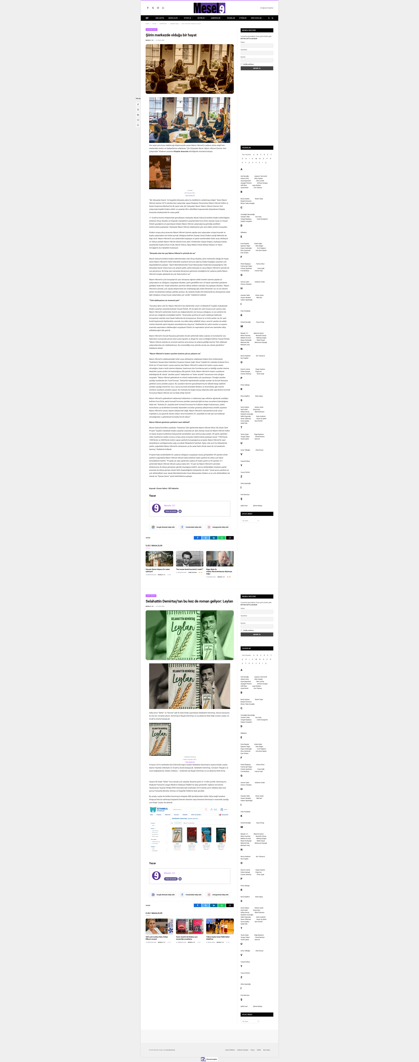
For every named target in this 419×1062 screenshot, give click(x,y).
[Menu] (147, 18)
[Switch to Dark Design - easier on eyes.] (269, 18)
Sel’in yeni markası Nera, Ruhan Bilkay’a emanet (157, 938)
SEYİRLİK (201, 18)
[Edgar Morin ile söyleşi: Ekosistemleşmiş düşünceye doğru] (220, 559)
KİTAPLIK (187, 18)
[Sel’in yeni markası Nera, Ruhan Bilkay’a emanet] (159, 926)
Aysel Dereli (244, 187)
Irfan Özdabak (245, 311)
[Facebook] (138, 104)
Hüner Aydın (259, 295)
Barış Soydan (245, 199)
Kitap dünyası (151, 595)
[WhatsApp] (138, 125)
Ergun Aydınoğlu (246, 248)
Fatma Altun (260, 264)
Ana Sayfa (159, 18)
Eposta (243, 57)
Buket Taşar (259, 199)
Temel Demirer (260, 436)
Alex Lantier (260, 181)
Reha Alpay (259, 396)
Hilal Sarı (259, 297)
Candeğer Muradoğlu (248, 214)
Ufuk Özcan (259, 450)
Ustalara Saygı (152, 29)
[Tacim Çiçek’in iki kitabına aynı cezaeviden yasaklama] (189, 926)
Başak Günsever (246, 201)
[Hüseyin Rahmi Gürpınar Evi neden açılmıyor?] (159, 559)
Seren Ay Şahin (261, 418)
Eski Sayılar (256, 18)
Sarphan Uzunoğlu (247, 414)
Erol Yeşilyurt (261, 248)
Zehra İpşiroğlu (246, 483)
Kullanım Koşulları (242, 1050)
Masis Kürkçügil (246, 340)
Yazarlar (231, 18)
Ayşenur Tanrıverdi (260, 176)
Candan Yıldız (245, 217)
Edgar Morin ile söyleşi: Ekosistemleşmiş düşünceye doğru (219, 571)
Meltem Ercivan (246, 338)
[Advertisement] (257, 108)
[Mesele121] (209, 8)
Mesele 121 (150, 40)
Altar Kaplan (258, 178)
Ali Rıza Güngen (262, 183)
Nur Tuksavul (260, 356)
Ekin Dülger (259, 246)
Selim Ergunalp (246, 416)
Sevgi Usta (256, 409)
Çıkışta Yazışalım (246, 221)
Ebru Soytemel (245, 250)
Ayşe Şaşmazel (246, 181)
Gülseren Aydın (260, 282)
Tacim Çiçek (245, 434)
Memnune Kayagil (261, 342)
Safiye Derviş (245, 412)
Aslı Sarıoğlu (245, 176)
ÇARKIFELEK (216, 18)
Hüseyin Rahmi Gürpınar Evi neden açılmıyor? (158, 570)
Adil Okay (244, 185)
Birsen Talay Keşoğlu (248, 203)
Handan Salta (245, 295)
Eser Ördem (244, 253)
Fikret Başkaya (246, 264)
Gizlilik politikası (248, 64)
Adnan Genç (245, 178)
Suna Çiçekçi (245, 421)
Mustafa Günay (261, 335)
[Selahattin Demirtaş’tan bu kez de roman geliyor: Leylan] (190, 635)
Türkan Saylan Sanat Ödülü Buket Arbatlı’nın (217, 938)
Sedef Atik (244, 423)
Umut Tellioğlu (245, 450)
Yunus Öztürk (245, 472)
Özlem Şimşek (245, 371)
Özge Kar (258, 371)
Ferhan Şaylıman (246, 268)
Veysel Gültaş (245, 461)
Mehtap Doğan (261, 338)
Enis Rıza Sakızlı (261, 250)
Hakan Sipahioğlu (246, 300)
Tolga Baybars (259, 434)
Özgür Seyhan (260, 369)
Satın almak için (190, 195)
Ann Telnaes (258, 187)
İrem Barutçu (245, 494)
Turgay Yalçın (245, 436)
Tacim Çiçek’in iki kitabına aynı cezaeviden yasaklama (186, 938)
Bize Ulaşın (266, 1050)
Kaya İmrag (260, 322)
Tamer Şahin (245, 439)
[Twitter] (138, 109)
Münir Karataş (245, 335)
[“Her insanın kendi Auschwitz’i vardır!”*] (189, 559)
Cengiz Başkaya (246, 219)
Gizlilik (259, 1050)
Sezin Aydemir (261, 416)
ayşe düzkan (256, 185)
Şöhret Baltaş (257, 506)
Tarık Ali (257, 439)
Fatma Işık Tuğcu (246, 266)
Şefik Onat (244, 506)
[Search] (272, 18)
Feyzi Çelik (260, 268)
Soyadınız (244, 49)
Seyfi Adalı (244, 409)
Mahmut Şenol (259, 333)
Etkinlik (243, 18)
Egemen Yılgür (245, 246)
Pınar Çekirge (245, 385)
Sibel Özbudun (259, 412)
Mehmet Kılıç (245, 342)
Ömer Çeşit (260, 374)
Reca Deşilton (245, 396)
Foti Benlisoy (245, 271)
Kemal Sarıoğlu (246, 322)
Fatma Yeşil (259, 271)
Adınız (243, 42)
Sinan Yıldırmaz (246, 418)
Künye (252, 1050)
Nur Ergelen (244, 358)
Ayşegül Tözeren (246, 183)
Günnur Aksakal (246, 284)
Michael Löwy (245, 345)
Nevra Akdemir (246, 356)
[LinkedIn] (138, 115)
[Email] (138, 120)
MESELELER (173, 18)
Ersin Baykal (245, 243)
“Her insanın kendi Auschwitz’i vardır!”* (189, 569)
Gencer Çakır (245, 282)
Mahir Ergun (261, 340)
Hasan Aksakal (246, 297)
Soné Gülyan (192, 572)
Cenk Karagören (262, 219)
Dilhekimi (244, 232)
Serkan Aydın (259, 407)
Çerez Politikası (230, 1050)
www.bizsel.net (170, 1050)
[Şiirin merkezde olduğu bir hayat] (190, 69)
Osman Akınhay (246, 374)
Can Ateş (258, 217)
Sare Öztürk (259, 421)
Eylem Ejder (258, 243)
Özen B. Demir (245, 369)
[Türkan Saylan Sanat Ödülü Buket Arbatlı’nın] (220, 926)
